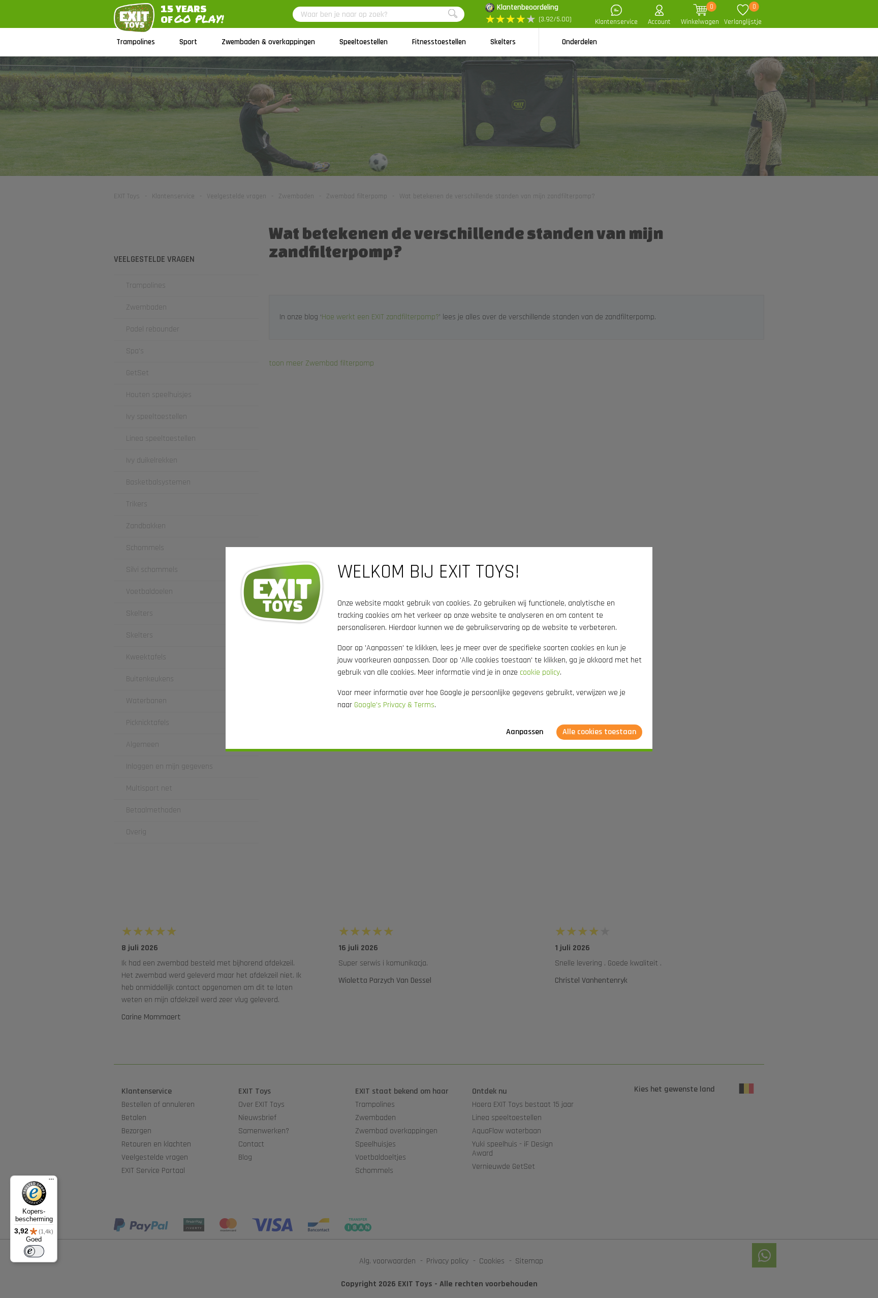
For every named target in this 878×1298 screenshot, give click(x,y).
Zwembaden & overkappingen (268, 42)
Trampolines (135, 42)
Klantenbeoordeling (527, 7)
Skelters (503, 42)
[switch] (34, 1251)
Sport (188, 42)
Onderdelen (579, 42)
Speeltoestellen (363, 42)
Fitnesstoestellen (439, 42)
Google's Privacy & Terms (394, 705)
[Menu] (51, 1181)
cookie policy (540, 672)
